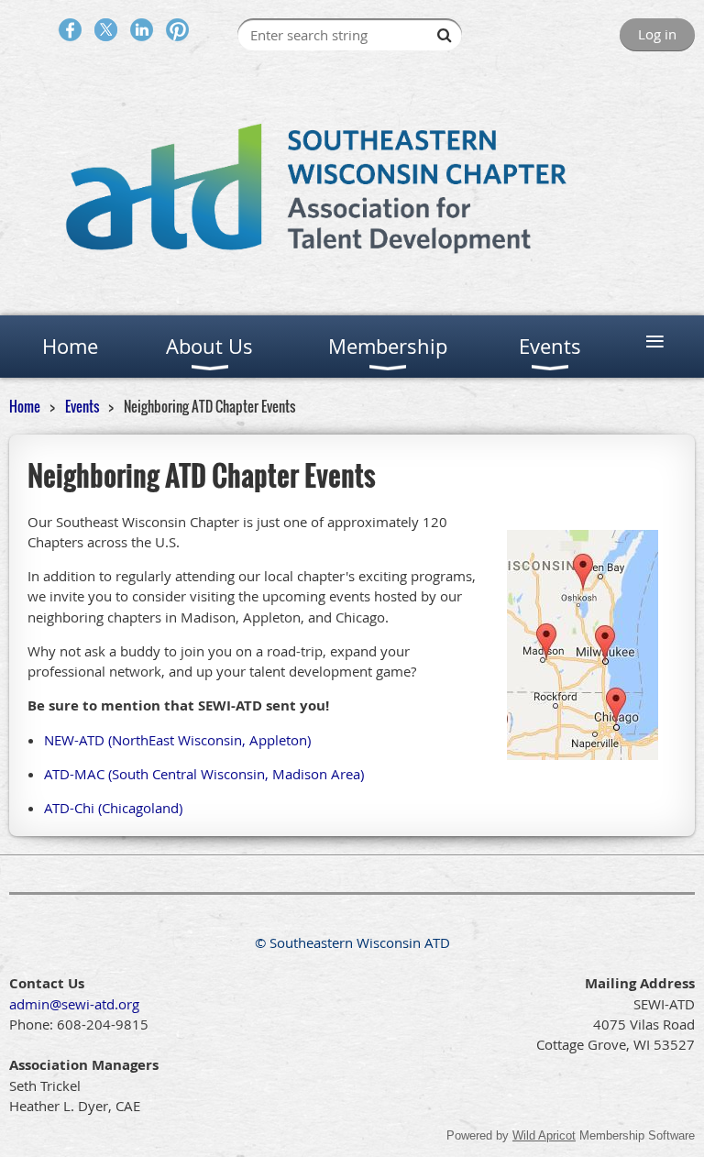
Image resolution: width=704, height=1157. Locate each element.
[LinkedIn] (141, 29)
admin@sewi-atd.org (74, 1004)
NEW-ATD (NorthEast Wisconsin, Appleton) (177, 740)
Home (24, 406)
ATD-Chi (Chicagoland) (113, 808)
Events (83, 406)
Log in (657, 34)
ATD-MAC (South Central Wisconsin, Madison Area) (204, 774)
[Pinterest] (177, 29)
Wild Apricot (544, 1135)
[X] (105, 29)
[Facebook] (70, 29)
